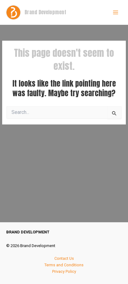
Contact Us (64, 258)
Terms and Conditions (64, 265)
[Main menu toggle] (116, 12)
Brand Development (45, 12)
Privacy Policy (64, 271)
